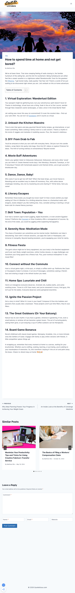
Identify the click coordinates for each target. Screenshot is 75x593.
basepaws (32, 116)
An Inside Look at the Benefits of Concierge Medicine (57, 406)
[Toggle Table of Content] (25, 90)
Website (55, 519)
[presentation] (19, 437)
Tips (6, 56)
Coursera (25, 219)
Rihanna (11, 81)
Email (29, 519)
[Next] (69, 448)
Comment (7, 495)
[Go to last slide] (5, 448)
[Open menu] (71, 3)
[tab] (33, 471)
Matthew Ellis (11, 68)
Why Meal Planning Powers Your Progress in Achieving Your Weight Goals (18, 406)
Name (6, 519)
